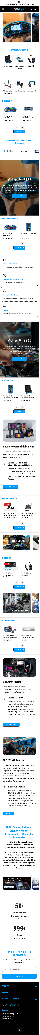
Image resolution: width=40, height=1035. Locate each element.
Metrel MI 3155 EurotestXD (7, 117)
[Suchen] (31, 9)
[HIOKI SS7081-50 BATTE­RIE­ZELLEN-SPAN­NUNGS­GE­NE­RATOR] (28, 629)
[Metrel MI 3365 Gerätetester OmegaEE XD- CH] (28, 389)
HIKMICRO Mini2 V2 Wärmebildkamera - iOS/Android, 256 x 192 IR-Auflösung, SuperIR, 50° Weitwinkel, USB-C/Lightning (28, 514)
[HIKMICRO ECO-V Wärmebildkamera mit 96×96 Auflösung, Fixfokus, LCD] (10, 507)
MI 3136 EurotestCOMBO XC (28, 235)
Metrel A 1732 (7, 573)
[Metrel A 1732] (10, 566)
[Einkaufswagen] (35, 9)
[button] (3, 9)
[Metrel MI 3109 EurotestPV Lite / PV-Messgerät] (28, 109)
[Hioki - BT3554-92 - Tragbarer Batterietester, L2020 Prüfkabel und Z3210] (10, 629)
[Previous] (16, 127)
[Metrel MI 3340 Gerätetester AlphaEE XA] (10, 389)
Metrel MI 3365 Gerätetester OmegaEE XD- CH (28, 397)
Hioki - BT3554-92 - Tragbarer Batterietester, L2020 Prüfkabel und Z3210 (10, 637)
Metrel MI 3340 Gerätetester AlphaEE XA (10, 397)
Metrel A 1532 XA (26, 573)
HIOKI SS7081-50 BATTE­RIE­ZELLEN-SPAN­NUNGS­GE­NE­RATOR (28, 637)
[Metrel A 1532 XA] (28, 566)
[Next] (22, 127)
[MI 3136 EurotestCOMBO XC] (28, 227)
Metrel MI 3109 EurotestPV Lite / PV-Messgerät (27, 117)
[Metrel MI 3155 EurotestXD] (10, 109)
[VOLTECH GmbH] (19, 9)
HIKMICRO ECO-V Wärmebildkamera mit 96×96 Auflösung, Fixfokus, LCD (9, 514)
